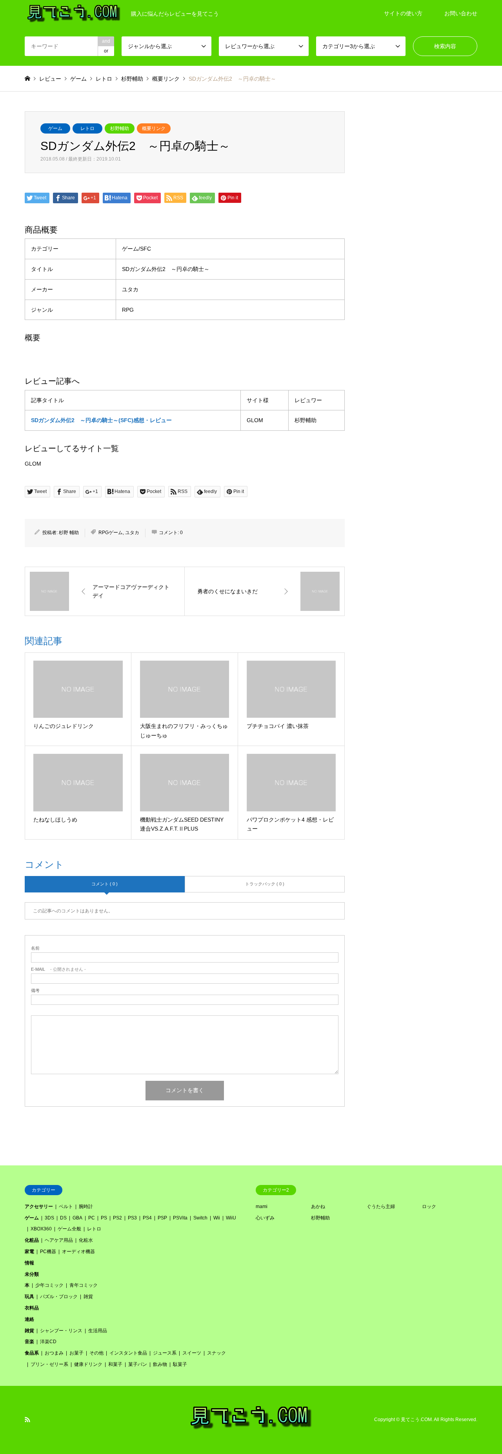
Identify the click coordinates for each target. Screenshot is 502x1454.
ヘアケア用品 (59, 1240)
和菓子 (115, 1364)
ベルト (66, 1206)
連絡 (29, 1319)
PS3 (132, 1218)
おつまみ (54, 1353)
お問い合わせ (460, 13)
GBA (77, 1218)
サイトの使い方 (403, 13)
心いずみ (265, 1218)
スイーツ (191, 1353)
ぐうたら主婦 (381, 1206)
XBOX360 (41, 1229)
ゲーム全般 (69, 1229)
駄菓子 (180, 1364)
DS (63, 1218)
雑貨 (88, 1296)
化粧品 (32, 1240)
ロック (429, 1206)
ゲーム (55, 128)
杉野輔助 (119, 128)
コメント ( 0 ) (104, 883)
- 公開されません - (58, 969)
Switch (200, 1218)
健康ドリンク (88, 1364)
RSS (27, 1419)
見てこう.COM (416, 1419)
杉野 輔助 (69, 532)
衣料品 (32, 1308)
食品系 (32, 1353)
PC (91, 1218)
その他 (96, 1353)
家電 (29, 1251)
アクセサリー (39, 1206)
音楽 (29, 1341)
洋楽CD (48, 1341)
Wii (216, 1218)
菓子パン (137, 1364)
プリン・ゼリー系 (49, 1364)
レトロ (87, 128)
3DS (49, 1218)
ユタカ (132, 532)
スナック (216, 1353)
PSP (162, 1218)
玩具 (29, 1296)
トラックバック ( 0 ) (264, 883)
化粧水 (86, 1240)
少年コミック (49, 1285)
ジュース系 (164, 1353)
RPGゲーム (110, 532)
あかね (318, 1206)
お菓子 (76, 1353)
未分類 (32, 1274)
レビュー (50, 79)
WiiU (231, 1218)
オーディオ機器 (78, 1251)
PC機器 (48, 1251)
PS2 (117, 1218)
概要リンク (154, 128)
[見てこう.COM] (251, 1428)
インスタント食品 (128, 1353)
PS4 (147, 1218)
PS (104, 1218)
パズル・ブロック (59, 1296)
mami (261, 1206)
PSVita (180, 1218)
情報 (29, 1263)
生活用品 (97, 1330)
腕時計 (86, 1206)
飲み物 (160, 1364)
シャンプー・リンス (61, 1330)
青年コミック (83, 1285)
